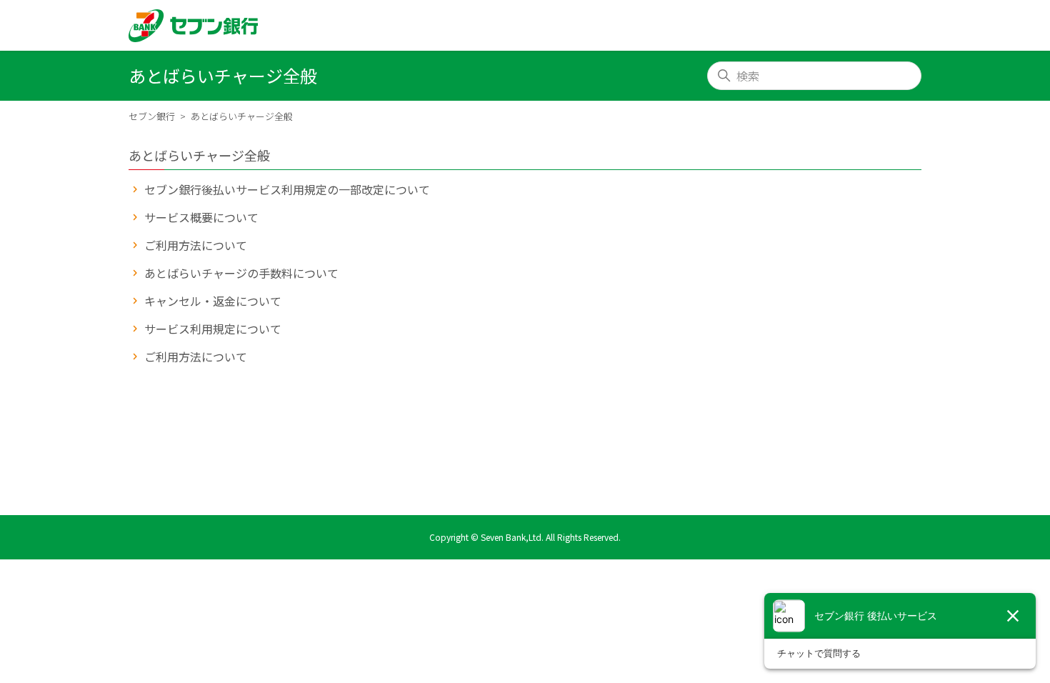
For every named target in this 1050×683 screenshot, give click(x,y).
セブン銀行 (152, 116)
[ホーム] (193, 25)
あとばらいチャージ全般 (353, 116)
